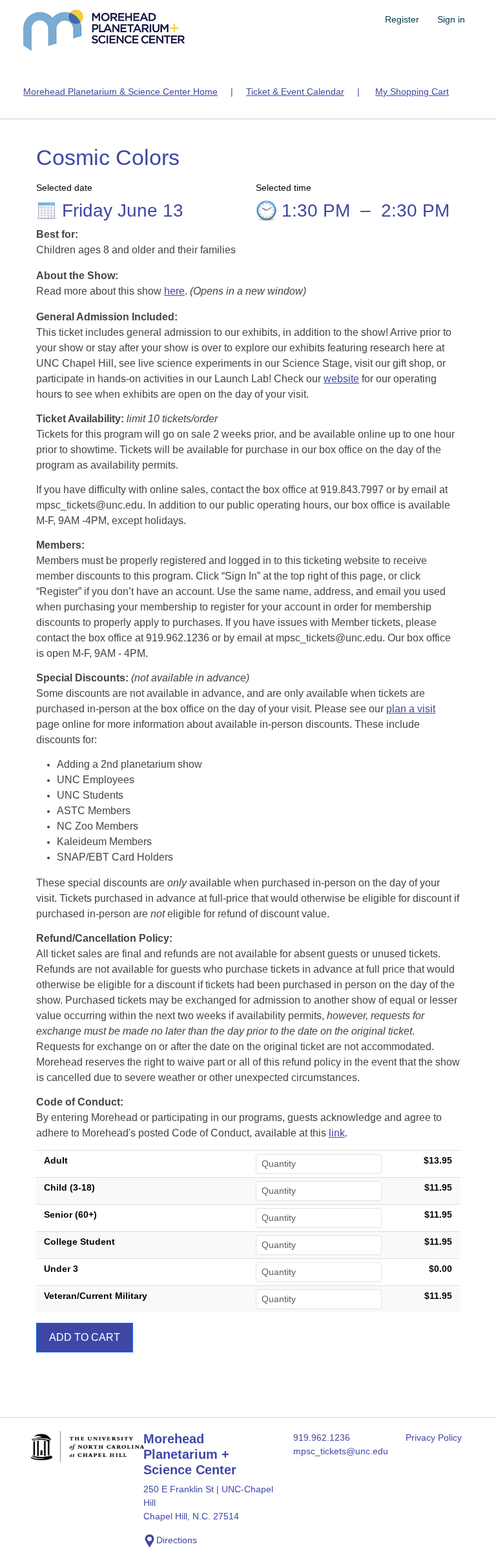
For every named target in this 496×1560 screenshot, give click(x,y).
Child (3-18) (69, 1187)
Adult (56, 1160)
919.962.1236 (321, 1437)
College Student (79, 1241)
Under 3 (61, 1268)
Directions (176, 1540)
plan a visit (410, 708)
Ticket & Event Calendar (295, 91)
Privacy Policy (434, 1437)
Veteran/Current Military (95, 1296)
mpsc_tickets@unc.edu (340, 1451)
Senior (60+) (70, 1214)
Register (402, 19)
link (337, 1132)
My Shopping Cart (412, 91)
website (341, 378)
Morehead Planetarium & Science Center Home (120, 91)
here (174, 291)
